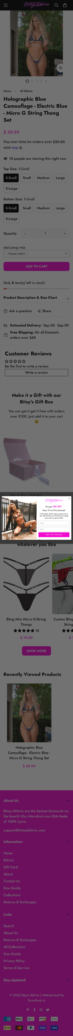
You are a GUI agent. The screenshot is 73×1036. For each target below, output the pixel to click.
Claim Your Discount (54, 535)
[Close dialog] (68, 498)
